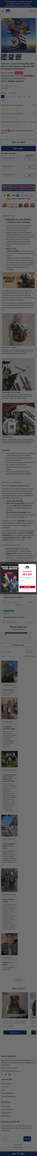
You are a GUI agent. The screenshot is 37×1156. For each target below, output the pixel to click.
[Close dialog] (35, 565)
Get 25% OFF (27, 587)
